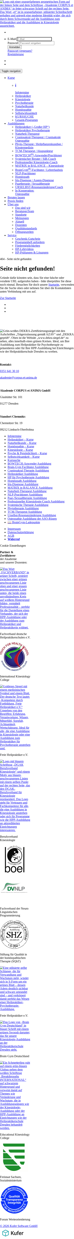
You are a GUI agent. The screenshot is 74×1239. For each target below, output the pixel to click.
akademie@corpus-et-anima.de (18, 377)
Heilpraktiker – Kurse (21, 439)
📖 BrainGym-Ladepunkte (24, 522)
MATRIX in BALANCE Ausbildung (30, 487)
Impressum (14, 528)
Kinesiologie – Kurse (20, 449)
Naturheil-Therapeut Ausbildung (27, 491)
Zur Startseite (8, 298)
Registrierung (16, 54)
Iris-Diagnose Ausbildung (23, 484)
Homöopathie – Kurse (21, 446)
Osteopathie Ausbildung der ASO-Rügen (32, 518)
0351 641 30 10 (9, 371)
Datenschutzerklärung (21, 532)
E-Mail (12, 39)
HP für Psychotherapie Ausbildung (28, 477)
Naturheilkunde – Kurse (22, 443)
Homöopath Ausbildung (22, 480)
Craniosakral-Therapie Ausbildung (28, 470)
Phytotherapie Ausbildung (23, 508)
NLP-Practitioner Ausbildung (25, 494)
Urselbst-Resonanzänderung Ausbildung (32, 515)
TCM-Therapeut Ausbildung (25, 511)
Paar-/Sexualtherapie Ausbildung (27, 498)
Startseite (53, 284)
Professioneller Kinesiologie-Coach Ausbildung (36, 501)
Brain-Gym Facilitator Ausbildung (28, 467)
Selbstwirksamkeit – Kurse (24, 456)
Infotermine (14, 436)
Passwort (13, 43)
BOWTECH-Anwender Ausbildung (29, 463)
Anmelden (14, 47)
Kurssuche (14, 460)
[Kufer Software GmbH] (13, 1237)
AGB (11, 535)
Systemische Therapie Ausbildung (28, 504)
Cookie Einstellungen (13, 545)
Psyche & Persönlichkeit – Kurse (27, 453)
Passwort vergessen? (20, 50)
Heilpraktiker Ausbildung (23, 474)
